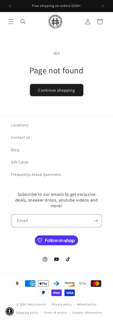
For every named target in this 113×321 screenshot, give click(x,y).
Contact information (87, 312)
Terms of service (55, 312)
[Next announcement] (103, 6)
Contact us (20, 137)
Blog (15, 149)
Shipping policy (27, 312)
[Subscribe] (96, 220)
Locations (19, 124)
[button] (11, 22)
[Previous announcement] (10, 6)
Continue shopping (56, 90)
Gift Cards (20, 162)
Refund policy (87, 304)
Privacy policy (62, 304)
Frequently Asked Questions (36, 174)
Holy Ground (37, 304)
